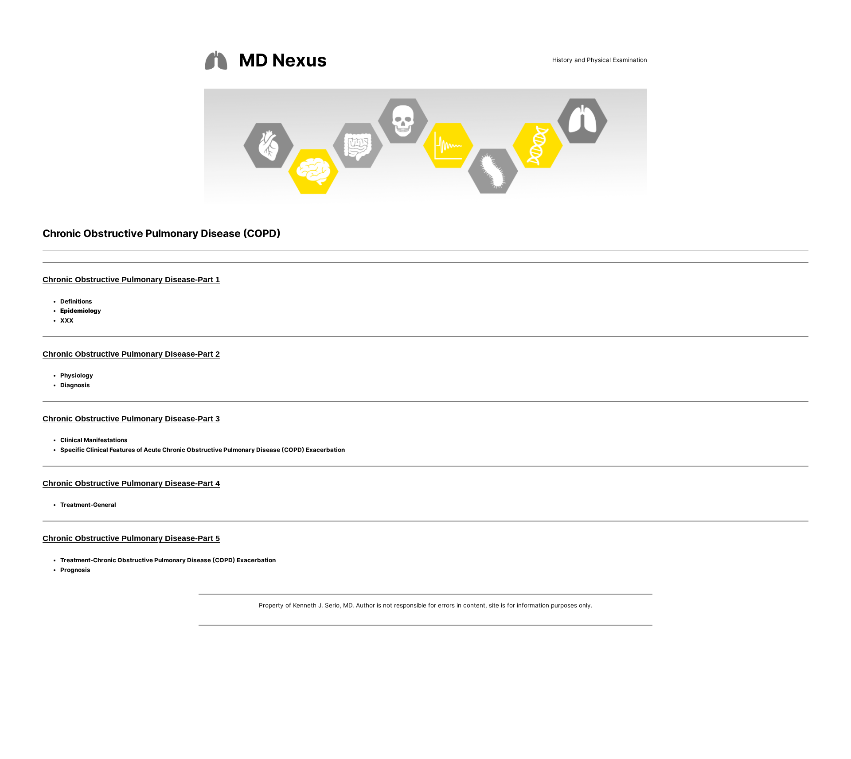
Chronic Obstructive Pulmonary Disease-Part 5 (131, 538)
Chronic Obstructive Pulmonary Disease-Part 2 (131, 354)
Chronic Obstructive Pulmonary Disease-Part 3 (131, 418)
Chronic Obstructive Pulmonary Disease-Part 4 (131, 483)
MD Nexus (283, 60)
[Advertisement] (425, 694)
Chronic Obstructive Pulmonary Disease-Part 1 (131, 279)
